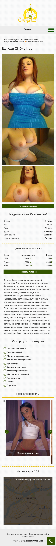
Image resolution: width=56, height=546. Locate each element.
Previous (7, 432)
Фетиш (10, 381)
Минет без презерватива (19, 359)
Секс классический (16, 348)
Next (50, 432)
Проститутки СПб (34, 541)
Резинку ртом (13, 378)
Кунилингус (12, 363)
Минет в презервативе (18, 356)
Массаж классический (18, 374)
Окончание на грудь (16, 367)
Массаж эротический (17, 370)
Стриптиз (11, 385)
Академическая (18, 214)
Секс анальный (14, 352)
